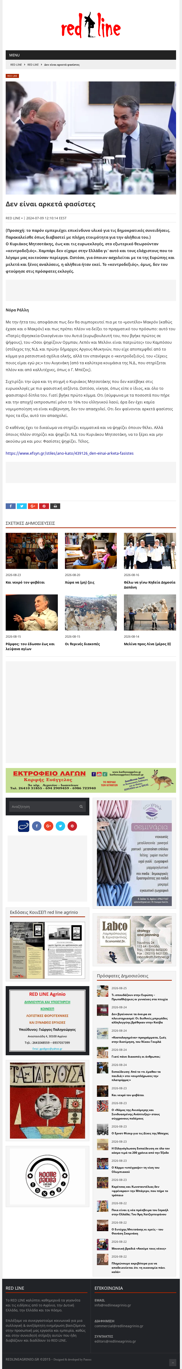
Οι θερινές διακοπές (82, 644)
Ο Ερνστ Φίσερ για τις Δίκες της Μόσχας (140, 1133)
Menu (14, 55)
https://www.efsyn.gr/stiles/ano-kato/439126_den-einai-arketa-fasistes (70, 453)
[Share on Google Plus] (33, 506)
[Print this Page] (55, 506)
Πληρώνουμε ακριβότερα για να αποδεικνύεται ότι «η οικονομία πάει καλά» (138, 1267)
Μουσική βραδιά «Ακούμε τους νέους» (139, 1248)
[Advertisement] (91, 290)
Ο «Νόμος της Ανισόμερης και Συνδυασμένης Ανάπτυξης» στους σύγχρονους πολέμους (136, 1114)
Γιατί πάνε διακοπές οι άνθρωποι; (136, 1057)
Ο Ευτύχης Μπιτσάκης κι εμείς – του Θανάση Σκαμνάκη (137, 1231)
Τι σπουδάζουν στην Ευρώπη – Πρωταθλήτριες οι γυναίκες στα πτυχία (140, 997)
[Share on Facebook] (11, 506)
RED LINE (16, 64)
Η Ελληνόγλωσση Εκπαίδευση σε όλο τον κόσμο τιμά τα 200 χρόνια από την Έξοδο (141, 1150)
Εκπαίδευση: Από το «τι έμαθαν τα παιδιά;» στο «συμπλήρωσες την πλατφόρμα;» (136, 1076)
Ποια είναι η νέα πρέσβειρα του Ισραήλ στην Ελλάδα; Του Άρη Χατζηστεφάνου (140, 1212)
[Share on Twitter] (22, 506)
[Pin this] (44, 506)
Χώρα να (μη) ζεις (79, 582)
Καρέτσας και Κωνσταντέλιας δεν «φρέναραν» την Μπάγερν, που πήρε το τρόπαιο (140, 1191)
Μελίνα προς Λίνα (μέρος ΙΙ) (147, 644)
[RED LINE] (91, 24)
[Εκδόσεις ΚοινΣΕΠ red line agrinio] (47, 950)
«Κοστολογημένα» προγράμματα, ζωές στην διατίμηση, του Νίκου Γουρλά (139, 1039)
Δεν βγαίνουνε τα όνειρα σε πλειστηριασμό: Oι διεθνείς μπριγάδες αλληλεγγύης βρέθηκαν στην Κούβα (140, 1018)
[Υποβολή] (80, 806)
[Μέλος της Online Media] (24, 825)
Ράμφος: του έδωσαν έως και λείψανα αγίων (30, 646)
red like (33, 64)
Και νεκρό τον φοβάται (25, 582)
